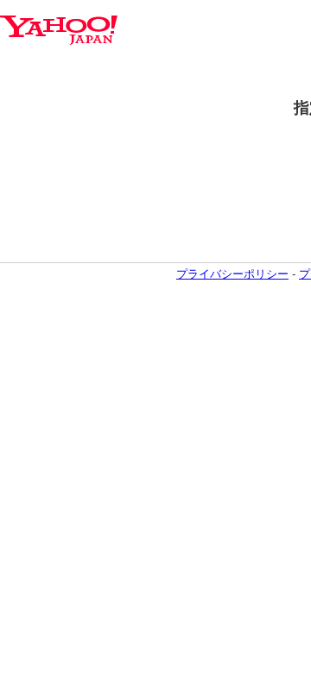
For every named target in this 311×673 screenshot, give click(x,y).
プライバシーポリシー (232, 273)
